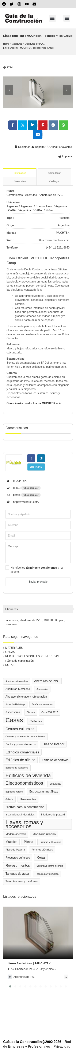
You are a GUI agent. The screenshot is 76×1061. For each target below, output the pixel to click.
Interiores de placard (53, 814)
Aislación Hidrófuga (15, 704)
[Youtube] (27, 4)
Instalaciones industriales (20, 814)
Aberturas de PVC (34, 43)
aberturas (12, 620)
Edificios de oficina (20, 760)
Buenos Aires (44, 206)
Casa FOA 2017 (49, 712)
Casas (14, 720)
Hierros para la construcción (24, 807)
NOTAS (10, 665)
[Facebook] (4, 4)
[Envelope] (34, 4)
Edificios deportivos (55, 760)
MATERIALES (14, 647)
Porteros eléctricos (42, 849)
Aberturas (17, 43)
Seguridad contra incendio (50, 866)
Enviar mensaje (38, 581)
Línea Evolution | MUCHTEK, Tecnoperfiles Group (30, 965)
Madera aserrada (15, 834)
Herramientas (28, 799)
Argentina (12, 206)
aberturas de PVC (31, 620)
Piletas (28, 841)
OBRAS (10, 652)
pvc (61, 620)
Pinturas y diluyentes (50, 842)
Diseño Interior (53, 744)
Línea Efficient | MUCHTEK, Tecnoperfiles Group (28, 48)
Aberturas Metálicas (17, 689)
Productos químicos (17, 857)
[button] (52, 18)
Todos (38, 467)
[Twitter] (11, 4)
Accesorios (42, 689)
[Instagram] (19, 4)
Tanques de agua (17, 873)
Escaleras (55, 783)
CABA (12, 210)
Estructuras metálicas (43, 791)
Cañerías (36, 721)
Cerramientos (15, 194)
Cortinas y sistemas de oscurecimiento (25, 736)
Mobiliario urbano (44, 834)
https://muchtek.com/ (25, 501)
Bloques (31, 712)
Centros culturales (19, 729)
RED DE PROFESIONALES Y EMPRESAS (32, 656)
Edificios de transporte (16, 767)
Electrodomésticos (24, 783)
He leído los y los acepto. (37, 569)
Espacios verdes (14, 791)
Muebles (11, 841)
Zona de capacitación (20, 660)
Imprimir (66, 156)
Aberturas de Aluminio (16, 681)
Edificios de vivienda (28, 775)
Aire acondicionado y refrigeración (26, 696)
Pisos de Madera (15, 849)
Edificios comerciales (22, 752)
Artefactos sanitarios (42, 704)
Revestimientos (17, 865)
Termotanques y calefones (21, 881)
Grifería (9, 799)
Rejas (41, 857)
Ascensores (12, 712)
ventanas (12, 624)
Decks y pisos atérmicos (20, 744)
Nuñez (49, 210)
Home (6, 43)
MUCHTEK (19, 480)
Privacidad (62, 1046)
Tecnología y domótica (46, 874)
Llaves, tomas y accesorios (24, 824)
